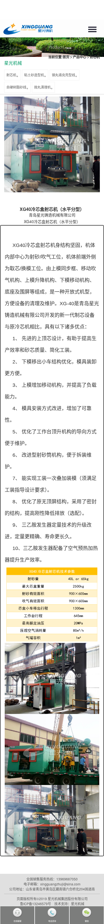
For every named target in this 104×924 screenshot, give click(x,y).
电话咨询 (52, 921)
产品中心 (79, 56)
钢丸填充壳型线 (63, 74)
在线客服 (17, 921)
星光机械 (13, 63)
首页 (66, 56)
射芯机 (95, 56)
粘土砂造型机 (34, 74)
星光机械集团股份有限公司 (68, 898)
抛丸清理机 (42, 87)
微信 (87, 921)
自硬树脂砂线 (16, 87)
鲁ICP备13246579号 (35, 903)
